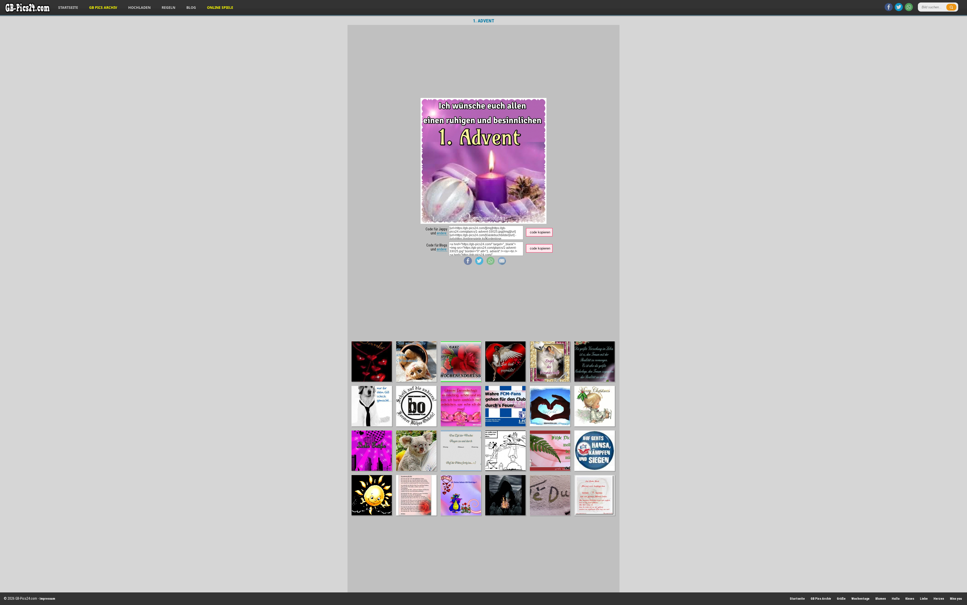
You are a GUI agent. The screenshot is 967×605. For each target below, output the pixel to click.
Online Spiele (220, 7)
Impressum (47, 598)
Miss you (956, 598)
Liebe (924, 598)
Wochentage (860, 598)
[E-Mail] (502, 264)
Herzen (939, 598)
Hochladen (139, 7)
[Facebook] (889, 10)
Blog (191, 7)
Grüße (841, 598)
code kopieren (540, 232)
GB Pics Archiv (103, 7)
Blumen (880, 598)
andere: (442, 233)
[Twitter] (899, 10)
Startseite (68, 7)
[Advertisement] (483, 61)
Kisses (909, 598)
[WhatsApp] (909, 10)
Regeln (168, 7)
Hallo (896, 598)
